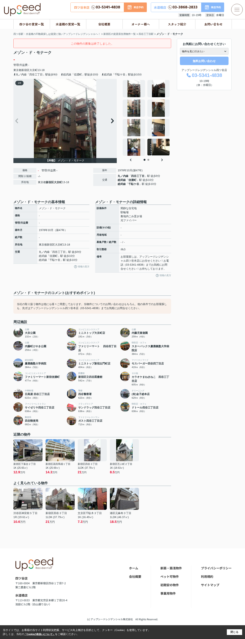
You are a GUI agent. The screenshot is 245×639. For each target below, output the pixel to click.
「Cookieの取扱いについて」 (39, 634)
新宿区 (25, 70)
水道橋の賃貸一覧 (68, 24)
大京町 (33, 70)
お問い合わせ (213, 24)
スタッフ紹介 (177, 24)
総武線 (122, 179)
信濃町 (132, 179)
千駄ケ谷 (133, 183)
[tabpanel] (146, 118)
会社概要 (104, 24)
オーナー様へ (140, 24)
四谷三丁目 (138, 175)
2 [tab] (148, 160)
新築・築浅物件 (171, 568)
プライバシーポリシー (216, 568)
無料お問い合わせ (204, 61)
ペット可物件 (169, 576)
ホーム (133, 568)
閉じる (234, 631)
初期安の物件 (169, 585)
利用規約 (207, 576)
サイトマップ (210, 585)
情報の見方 (83, 266)
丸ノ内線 (123, 175)
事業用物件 (168, 593)
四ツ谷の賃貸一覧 (31, 24)
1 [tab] (144, 160)
